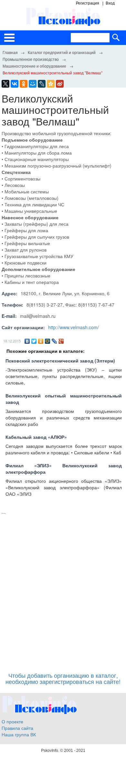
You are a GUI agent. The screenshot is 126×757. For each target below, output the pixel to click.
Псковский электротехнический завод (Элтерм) (60, 360)
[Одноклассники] (40, 341)
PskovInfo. (50, 750)
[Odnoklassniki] (23, 84)
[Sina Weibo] (60, 84)
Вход (110, 3)
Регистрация (87, 3)
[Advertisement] (63, 590)
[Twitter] (34, 341)
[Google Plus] (61, 341)
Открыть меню (9, 37)
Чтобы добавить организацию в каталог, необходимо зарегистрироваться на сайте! (63, 678)
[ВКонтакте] (27, 341)
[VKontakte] (14, 84)
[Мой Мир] (47, 341)
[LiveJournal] (42, 84)
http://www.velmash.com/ (73, 327)
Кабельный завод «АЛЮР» (36, 437)
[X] (5, 84)
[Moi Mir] (33, 84)
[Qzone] (51, 84)
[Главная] (10, 52)
